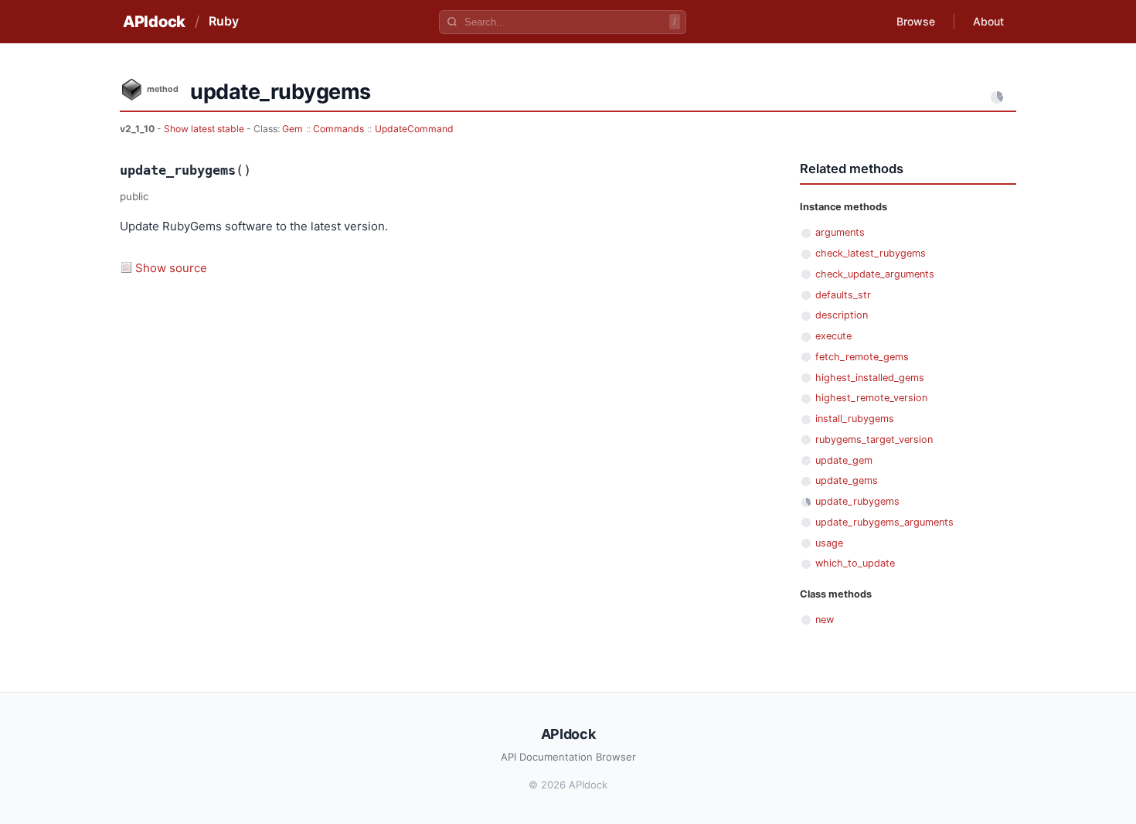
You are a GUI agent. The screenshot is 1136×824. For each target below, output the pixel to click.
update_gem (843, 460)
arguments (840, 232)
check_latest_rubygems (870, 253)
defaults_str (843, 295)
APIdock (154, 21)
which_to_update (855, 563)
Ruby (224, 21)
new (824, 619)
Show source (171, 267)
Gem (292, 128)
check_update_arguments (874, 274)
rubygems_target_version (874, 439)
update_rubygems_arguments (884, 522)
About (988, 21)
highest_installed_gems (869, 377)
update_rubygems (857, 501)
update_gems (846, 480)
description (841, 315)
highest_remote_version (871, 397)
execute (833, 336)
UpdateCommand (414, 128)
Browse (915, 21)
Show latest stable (205, 128)
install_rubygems (854, 418)
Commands (338, 128)
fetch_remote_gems (862, 357)
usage (829, 543)
